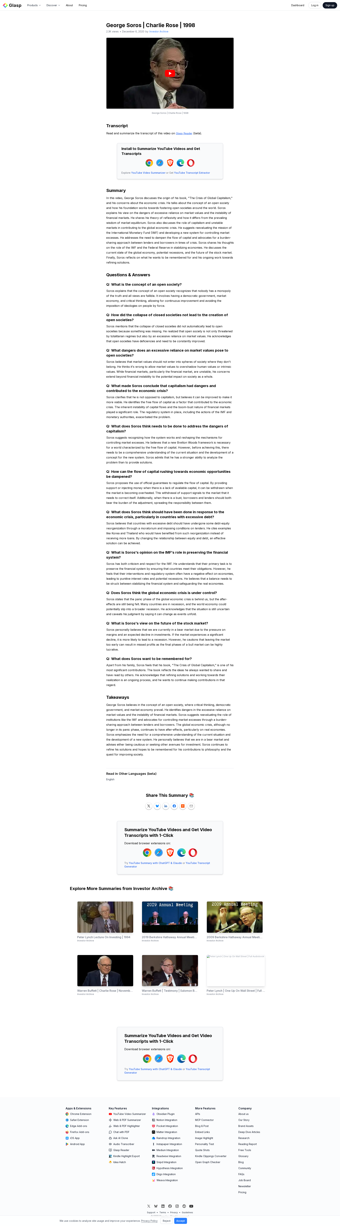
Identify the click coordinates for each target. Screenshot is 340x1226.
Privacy (174, 1212)
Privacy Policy (149, 1220)
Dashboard (297, 5)
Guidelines (187, 1212)
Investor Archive (158, 31)
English (110, 779)
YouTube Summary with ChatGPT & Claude (155, 862)
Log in (314, 5)
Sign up (329, 5)
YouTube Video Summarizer (148, 172)
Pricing (83, 5)
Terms (162, 1212)
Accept (180, 1220)
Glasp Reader (184, 133)
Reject (167, 1220)
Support (151, 1212)
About (69, 5)
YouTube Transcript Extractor (192, 172)
